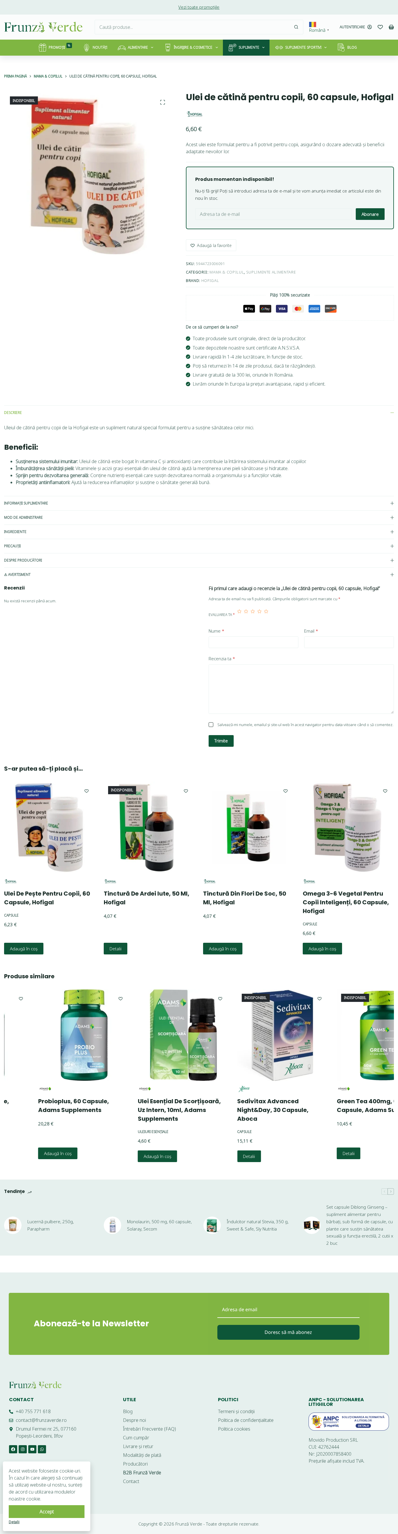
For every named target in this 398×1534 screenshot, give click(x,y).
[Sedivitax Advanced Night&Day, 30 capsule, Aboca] (251, 1035)
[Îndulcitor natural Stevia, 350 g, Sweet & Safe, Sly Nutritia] (212, 1225)
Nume (216, 631)
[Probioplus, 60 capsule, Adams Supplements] (51, 1035)
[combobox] (192, 27)
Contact (21, 1399)
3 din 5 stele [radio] (252, 614)
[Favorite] (380, 27)
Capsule (11, 914)
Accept (47, 1511)
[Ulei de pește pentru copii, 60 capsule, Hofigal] (50, 827)
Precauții (12, 545)
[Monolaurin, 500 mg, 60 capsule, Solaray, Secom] (112, 1225)
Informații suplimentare (26, 503)
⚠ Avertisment (17, 574)
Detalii (115, 949)
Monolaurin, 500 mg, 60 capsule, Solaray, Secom (159, 1225)
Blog (352, 47)
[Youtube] (32, 1449)
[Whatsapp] (42, 1449)
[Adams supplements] (12, 1088)
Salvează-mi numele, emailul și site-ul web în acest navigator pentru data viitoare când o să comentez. (305, 724)
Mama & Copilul (226, 272)
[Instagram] (23, 1449)
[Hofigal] (194, 114)
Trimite (221, 741)
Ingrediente (15, 531)
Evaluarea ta (222, 614)
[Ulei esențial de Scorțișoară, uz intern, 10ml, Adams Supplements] (151, 1035)
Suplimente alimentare (271, 272)
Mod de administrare (23, 517)
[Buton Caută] (296, 27)
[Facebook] (13, 1449)
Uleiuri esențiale (120, 1131)
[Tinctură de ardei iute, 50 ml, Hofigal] (149, 827)
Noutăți (100, 47)
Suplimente (249, 47)
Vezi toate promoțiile (198, 7)
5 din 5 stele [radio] (266, 614)
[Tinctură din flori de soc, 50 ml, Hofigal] (249, 827)
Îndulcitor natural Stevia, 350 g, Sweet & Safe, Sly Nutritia (257, 1225)
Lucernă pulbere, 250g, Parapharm (50, 1225)
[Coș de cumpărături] (391, 27)
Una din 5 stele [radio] (239, 614)
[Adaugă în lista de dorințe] (86, 790)
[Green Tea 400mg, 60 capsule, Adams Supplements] (350, 1035)
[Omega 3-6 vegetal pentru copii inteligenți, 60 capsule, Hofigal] (348, 827)
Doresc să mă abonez (288, 1332)
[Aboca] (211, 1088)
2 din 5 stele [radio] (246, 614)
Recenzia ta (222, 658)
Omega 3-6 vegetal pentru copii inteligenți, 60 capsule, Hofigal (346, 902)
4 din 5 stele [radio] (259, 614)
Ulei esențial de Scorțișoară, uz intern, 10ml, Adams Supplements (147, 1109)
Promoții (60, 46)
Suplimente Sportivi (303, 47)
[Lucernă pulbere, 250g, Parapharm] (13, 1225)
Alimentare (138, 47)
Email (311, 631)
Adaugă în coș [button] (24, 949)
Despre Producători (23, 560)
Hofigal (210, 280)
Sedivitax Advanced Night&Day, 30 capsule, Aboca (241, 1109)
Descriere (13, 412)
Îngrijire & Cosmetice (193, 47)
